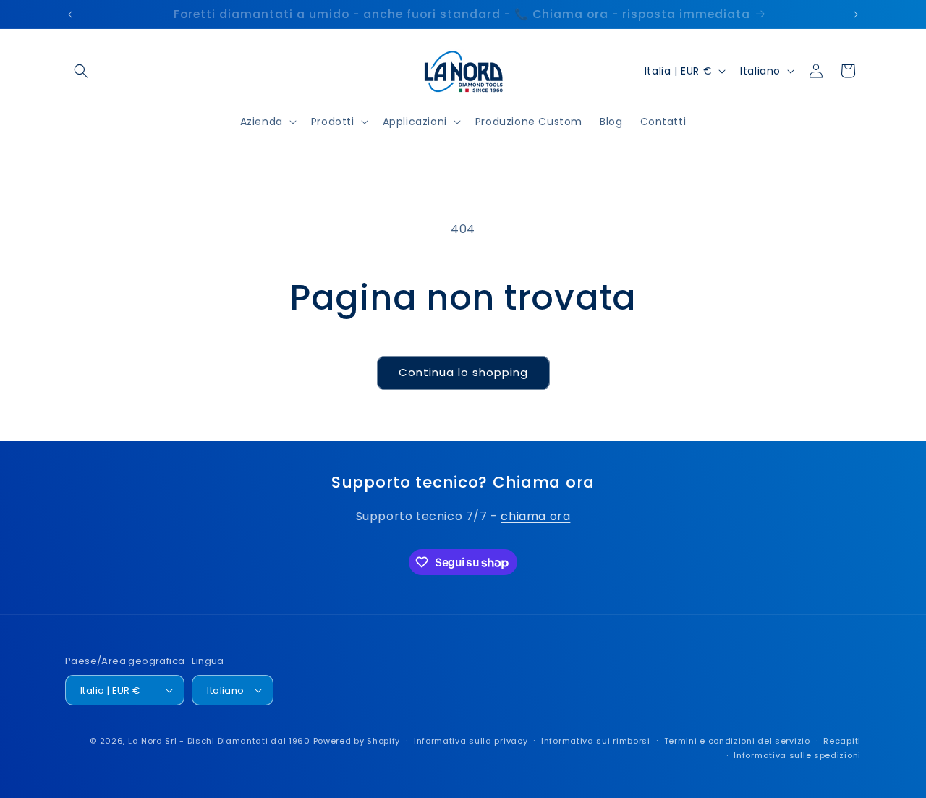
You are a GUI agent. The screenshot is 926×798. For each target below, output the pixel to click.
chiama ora (535, 516)
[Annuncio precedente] (70, 14)
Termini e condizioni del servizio (737, 741)
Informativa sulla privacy (471, 741)
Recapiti (842, 741)
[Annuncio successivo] (856, 14)
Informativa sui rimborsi (595, 741)
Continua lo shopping (463, 372)
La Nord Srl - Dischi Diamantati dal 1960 (219, 741)
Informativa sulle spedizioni (797, 755)
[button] (81, 71)
